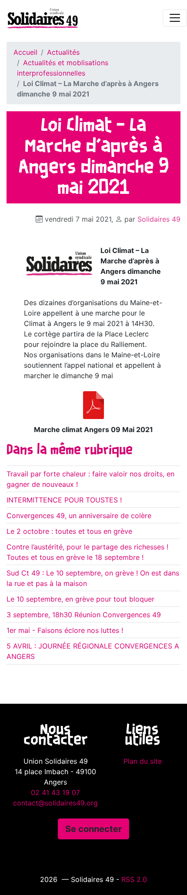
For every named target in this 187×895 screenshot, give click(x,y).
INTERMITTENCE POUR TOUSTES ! (64, 500)
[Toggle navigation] (175, 18)
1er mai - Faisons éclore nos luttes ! (65, 630)
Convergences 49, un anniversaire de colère (79, 515)
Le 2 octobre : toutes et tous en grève (69, 531)
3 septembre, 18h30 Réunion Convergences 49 (84, 614)
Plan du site (143, 761)
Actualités (63, 52)
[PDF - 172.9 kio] (93, 405)
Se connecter (93, 829)
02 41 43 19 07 (55, 792)
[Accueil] (39, 17)
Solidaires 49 (158, 219)
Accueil (25, 52)
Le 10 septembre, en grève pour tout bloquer (80, 599)
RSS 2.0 (134, 879)
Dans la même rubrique (70, 450)
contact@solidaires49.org (55, 803)
